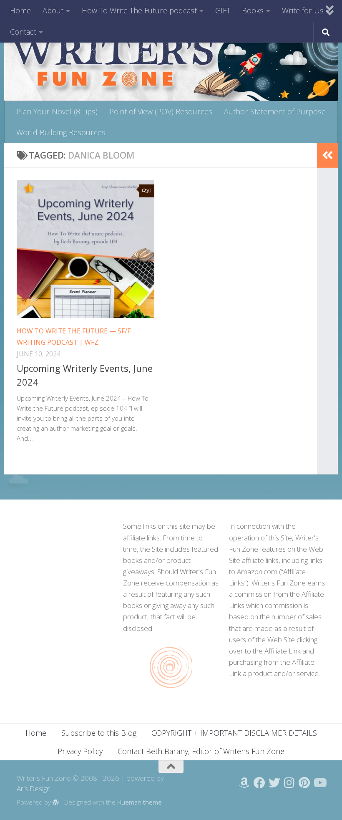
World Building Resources (61, 132)
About (53, 10)
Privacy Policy (80, 751)
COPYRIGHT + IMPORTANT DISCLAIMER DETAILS (234, 733)
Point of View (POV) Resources (160, 111)
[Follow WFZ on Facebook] (259, 783)
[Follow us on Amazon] (244, 783)
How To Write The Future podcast (139, 10)
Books (253, 10)
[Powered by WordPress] (56, 803)
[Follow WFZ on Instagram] (289, 783)
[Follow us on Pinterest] (304, 783)
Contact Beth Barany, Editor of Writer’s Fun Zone (201, 751)
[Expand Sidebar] (327, 155)
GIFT (222, 10)
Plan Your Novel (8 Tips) (57, 111)
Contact (23, 32)
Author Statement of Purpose (275, 111)
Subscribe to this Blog (98, 733)
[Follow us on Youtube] (319, 783)
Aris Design (33, 788)
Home (20, 10)
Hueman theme (139, 802)
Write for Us (303, 10)
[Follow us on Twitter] (274, 783)
